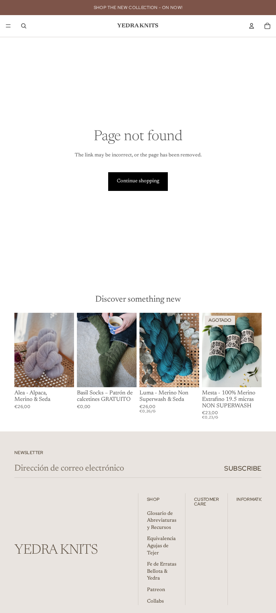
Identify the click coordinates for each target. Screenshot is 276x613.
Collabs (155, 601)
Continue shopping (138, 181)
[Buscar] (24, 26)
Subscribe (243, 468)
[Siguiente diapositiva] (66, 350)
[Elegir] (62, 376)
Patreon (156, 590)
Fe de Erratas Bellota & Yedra (161, 571)
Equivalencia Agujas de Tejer (161, 545)
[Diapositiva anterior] (22, 350)
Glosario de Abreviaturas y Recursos (161, 520)
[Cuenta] (251, 26)
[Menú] (8, 26)
